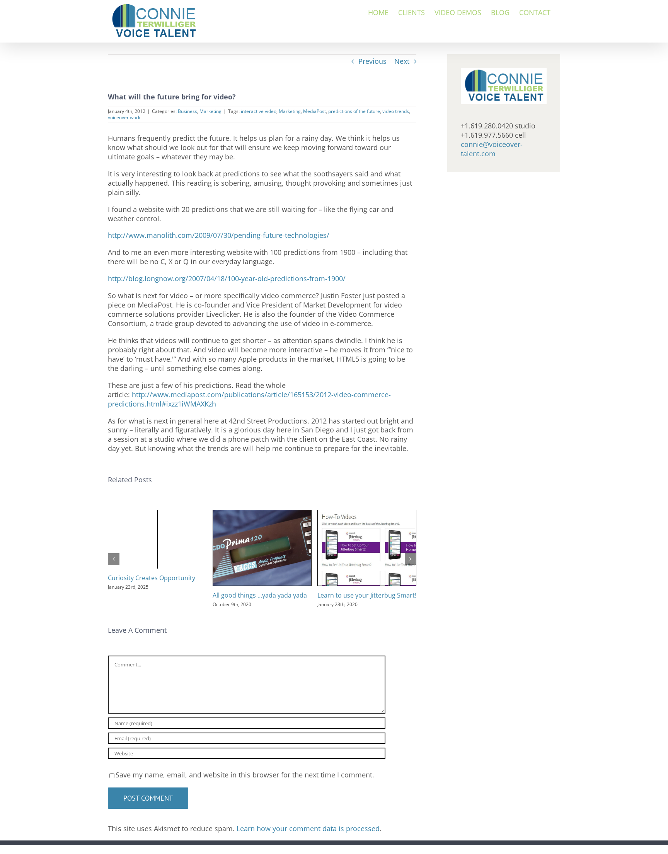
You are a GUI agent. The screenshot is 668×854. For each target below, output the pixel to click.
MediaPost (314, 111)
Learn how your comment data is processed (308, 828)
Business (187, 111)
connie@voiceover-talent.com (492, 149)
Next (401, 61)
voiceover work (124, 117)
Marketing (210, 111)
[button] (113, 559)
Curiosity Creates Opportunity (151, 578)
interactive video (258, 111)
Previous (372, 61)
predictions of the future (354, 111)
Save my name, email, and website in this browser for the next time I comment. (245, 774)
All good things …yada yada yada (260, 595)
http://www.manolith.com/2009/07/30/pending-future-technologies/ (218, 235)
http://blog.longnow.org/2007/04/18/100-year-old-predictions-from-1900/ (227, 278)
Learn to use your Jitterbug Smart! (366, 595)
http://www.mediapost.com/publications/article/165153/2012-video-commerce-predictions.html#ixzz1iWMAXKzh (249, 399)
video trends (395, 111)
